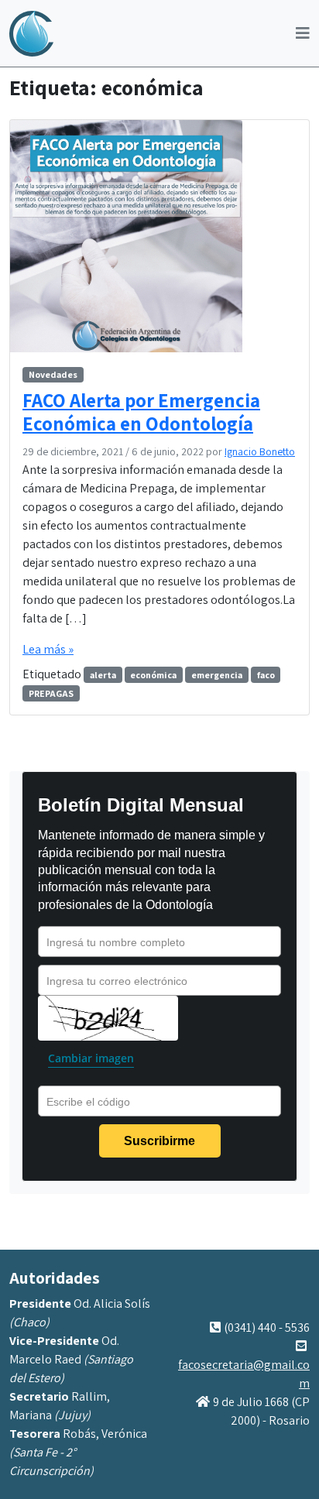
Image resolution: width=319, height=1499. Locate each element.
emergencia (216, 675)
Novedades (53, 374)
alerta (103, 675)
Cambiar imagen (91, 1058)
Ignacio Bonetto (260, 451)
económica (153, 675)
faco (266, 675)
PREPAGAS (51, 693)
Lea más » (48, 649)
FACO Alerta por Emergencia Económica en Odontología (141, 412)
